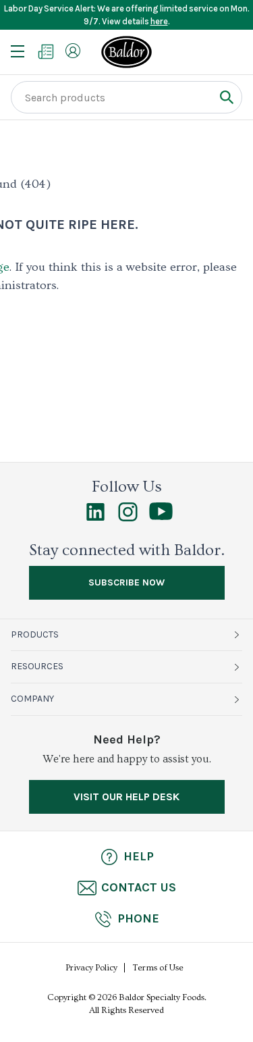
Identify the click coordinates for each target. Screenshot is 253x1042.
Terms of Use (158, 967)
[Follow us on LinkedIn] (95, 518)
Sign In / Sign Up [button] (72, 50)
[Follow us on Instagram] (128, 518)
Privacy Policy (91, 967)
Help (138, 856)
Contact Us (138, 887)
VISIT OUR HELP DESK (126, 796)
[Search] (226, 97)
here (159, 21)
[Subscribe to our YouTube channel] (161, 517)
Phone (138, 918)
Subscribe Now (126, 582)
